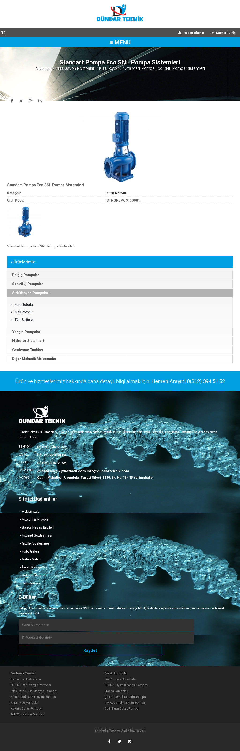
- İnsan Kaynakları (33, 567)
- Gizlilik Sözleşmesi (35, 543)
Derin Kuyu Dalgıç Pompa (122, 708)
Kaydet (90, 650)
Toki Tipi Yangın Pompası (28, 714)
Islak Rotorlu (24, 312)
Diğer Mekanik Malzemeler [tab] (34, 359)
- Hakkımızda (30, 511)
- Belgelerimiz (30, 583)
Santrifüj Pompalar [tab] (27, 284)
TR (3, 33)
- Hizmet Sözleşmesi (36, 535)
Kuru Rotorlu (110, 68)
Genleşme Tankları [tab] (27, 350)
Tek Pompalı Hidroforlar (120, 679)
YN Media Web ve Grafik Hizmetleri (119, 730)
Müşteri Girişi (225, 32)
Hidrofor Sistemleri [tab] (28, 341)
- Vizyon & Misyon (34, 519)
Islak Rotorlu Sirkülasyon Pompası (34, 691)
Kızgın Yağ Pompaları (25, 702)
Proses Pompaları (116, 691)
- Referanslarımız (33, 575)
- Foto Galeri (29, 551)
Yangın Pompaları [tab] (26, 332)
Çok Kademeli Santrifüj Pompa (125, 697)
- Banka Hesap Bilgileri (37, 527)
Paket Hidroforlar (116, 673)
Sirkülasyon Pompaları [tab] (30, 293)
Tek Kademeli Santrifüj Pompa (125, 702)
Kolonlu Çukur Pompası (26, 708)
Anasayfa (43, 68)
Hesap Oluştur (194, 32)
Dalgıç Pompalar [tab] (25, 275)
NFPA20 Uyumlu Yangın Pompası (126, 685)
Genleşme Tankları (23, 673)
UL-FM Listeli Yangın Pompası (31, 685)
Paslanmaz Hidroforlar (26, 679)
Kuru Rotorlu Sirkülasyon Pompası (33, 697)
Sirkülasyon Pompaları (75, 68)
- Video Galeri (30, 559)
